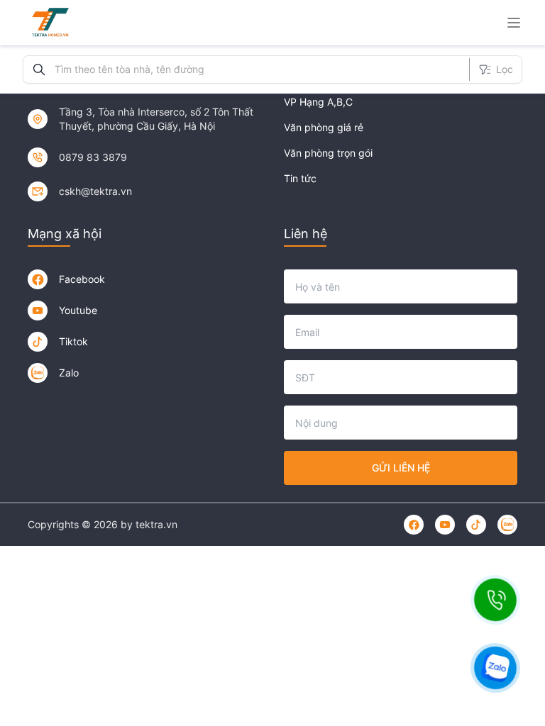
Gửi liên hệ (401, 468)
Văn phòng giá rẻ (323, 127)
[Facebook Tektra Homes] (38, 279)
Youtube (78, 310)
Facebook (82, 279)
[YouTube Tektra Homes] (38, 310)
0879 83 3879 (93, 157)
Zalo (69, 373)
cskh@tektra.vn (95, 191)
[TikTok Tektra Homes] (38, 342)
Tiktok (73, 341)
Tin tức (300, 178)
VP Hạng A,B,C (318, 102)
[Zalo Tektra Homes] (38, 373)
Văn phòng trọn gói (328, 153)
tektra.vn (156, 524)
